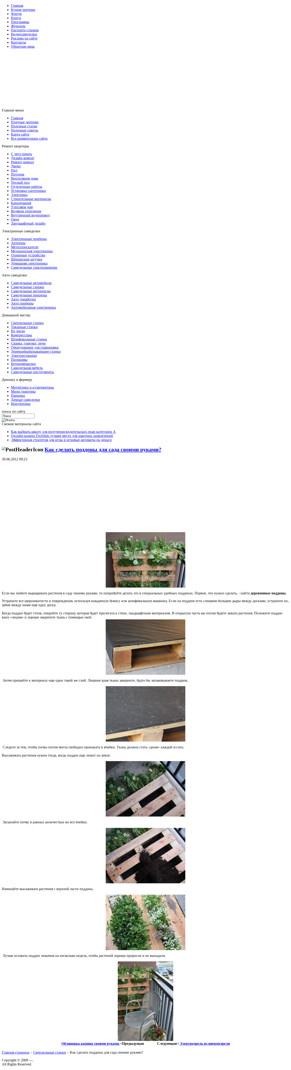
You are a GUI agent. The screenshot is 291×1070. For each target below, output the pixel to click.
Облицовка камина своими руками (90, 1043)
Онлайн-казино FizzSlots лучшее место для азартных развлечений (62, 436)
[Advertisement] (112, 62)
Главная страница (15, 1052)
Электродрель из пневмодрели (204, 1043)
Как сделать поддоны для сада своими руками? (103, 449)
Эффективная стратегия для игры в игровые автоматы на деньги (61, 440)
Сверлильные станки (49, 1052)
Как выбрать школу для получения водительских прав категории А (63, 432)
